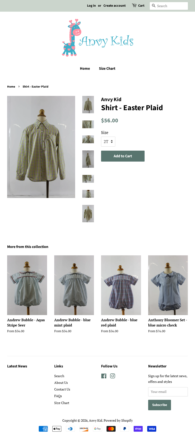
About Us (61, 382)
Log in (91, 5)
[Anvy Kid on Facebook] (104, 377)
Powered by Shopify (118, 420)
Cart (141, 5)
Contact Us (62, 389)
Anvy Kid (95, 420)
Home (85, 68)
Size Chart (107, 68)
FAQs (58, 396)
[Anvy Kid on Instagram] (112, 377)
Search (59, 376)
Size (104, 132)
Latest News (17, 366)
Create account (114, 5)
